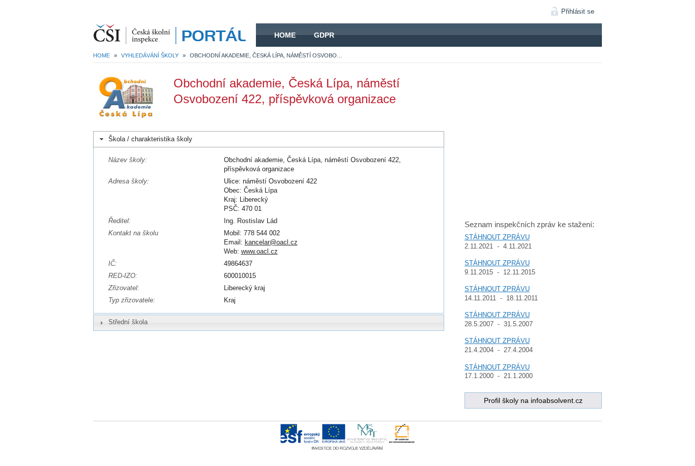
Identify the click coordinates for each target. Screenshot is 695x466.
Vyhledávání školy (150, 55)
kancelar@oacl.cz (271, 242)
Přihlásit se (577, 11)
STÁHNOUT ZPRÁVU (497, 237)
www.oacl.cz (259, 251)
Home (285, 35)
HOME (174, 35)
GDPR (324, 35)
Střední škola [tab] (128, 322)
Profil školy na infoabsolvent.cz (533, 400)
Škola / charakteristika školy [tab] (150, 139)
